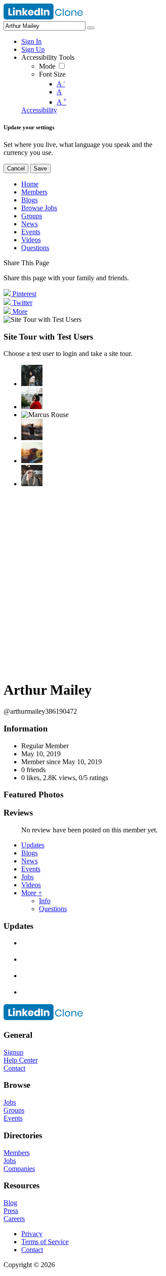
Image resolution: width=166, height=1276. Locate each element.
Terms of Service (45, 1241)
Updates (32, 845)
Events (30, 869)
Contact (14, 1068)
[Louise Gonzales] (31, 375)
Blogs (29, 853)
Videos (31, 885)
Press (11, 1210)
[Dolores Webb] (31, 429)
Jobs (27, 877)
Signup (13, 1052)
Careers (14, 1218)
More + (31, 893)
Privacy (31, 1233)
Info (44, 901)
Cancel (16, 168)
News (29, 861)
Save (40, 168)
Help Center (21, 1060)
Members (17, 1152)
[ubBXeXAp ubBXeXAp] (31, 475)
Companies (19, 1168)
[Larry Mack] (31, 452)
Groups (14, 1110)
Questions (53, 909)
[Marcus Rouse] (45, 415)
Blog (10, 1202)
